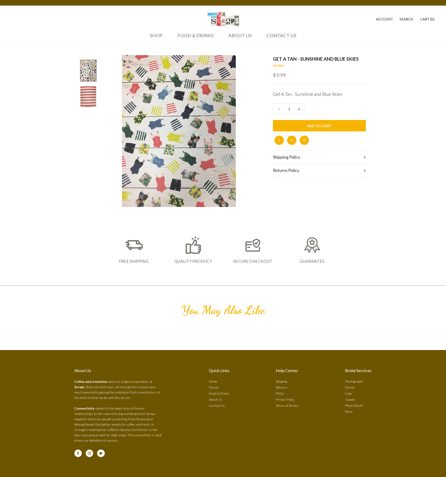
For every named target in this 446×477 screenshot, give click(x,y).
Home (213, 381)
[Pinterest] (304, 140)
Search (406, 19)
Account (384, 19)
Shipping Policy (286, 157)
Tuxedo (350, 399)
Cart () (427, 19)
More (349, 412)
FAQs (280, 393)
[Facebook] (279, 140)
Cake (348, 393)
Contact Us (280, 37)
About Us (239, 37)
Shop (156, 35)
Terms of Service (287, 405)
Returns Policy (286, 170)
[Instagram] (89, 453)
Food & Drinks (195, 35)
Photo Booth (354, 405)
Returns (281, 387)
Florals (214, 387)
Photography (354, 381)
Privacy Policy (285, 399)
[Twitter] (291, 140)
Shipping (281, 381)
